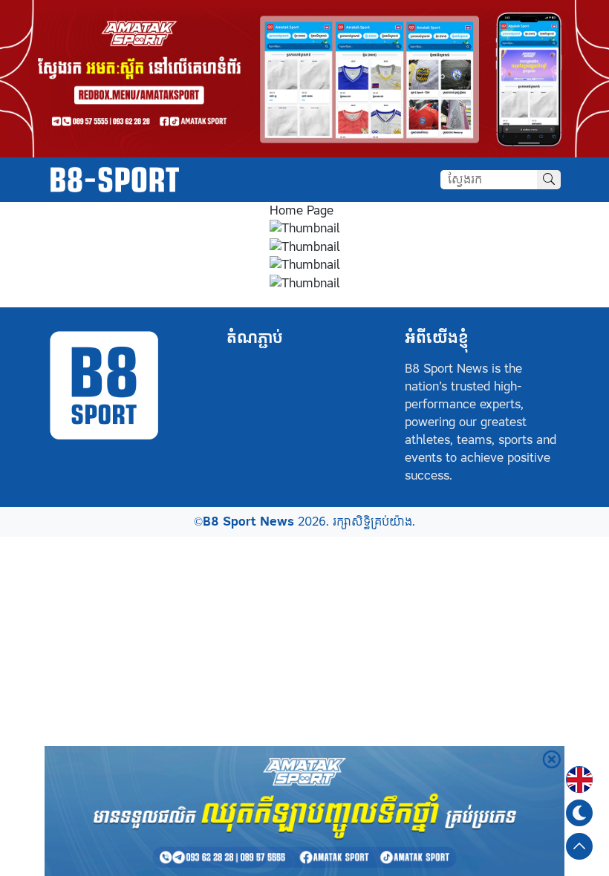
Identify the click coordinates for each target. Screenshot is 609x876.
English (579, 771)
